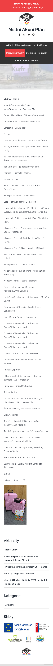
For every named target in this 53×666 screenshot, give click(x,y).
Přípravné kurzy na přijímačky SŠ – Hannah (26, 567)
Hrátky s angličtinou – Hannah (20, 573)
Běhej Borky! (11, 550)
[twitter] (29, 35)
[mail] (24, 35)
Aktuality (9, 605)
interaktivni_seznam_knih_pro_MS (19, 109)
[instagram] (33, 35)
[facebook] (20, 35)
